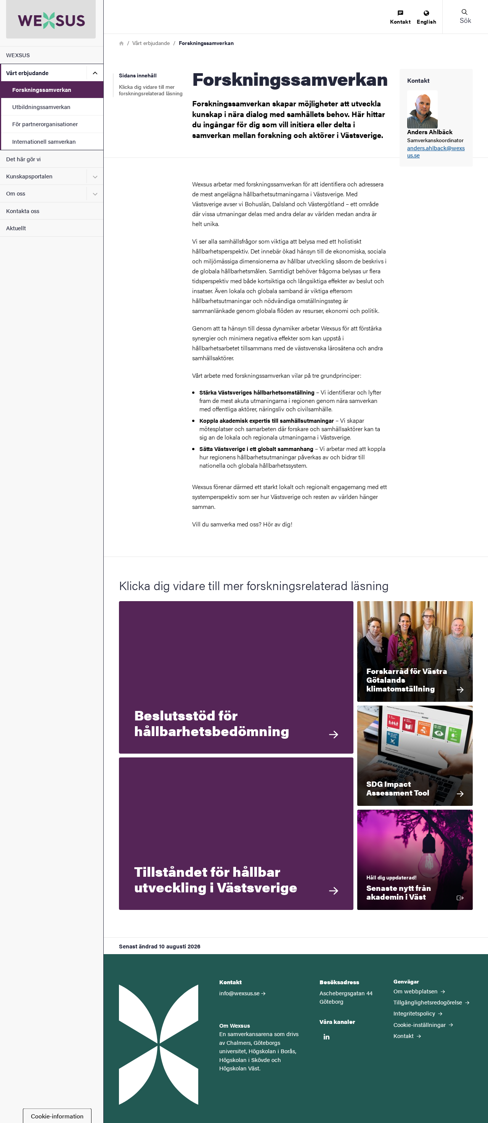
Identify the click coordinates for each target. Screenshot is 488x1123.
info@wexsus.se (239, 993)
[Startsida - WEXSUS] (51, 23)
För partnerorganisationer (45, 124)
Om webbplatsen (416, 991)
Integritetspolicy (415, 1013)
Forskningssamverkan (41, 89)
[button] (465, 17)
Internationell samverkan (44, 141)
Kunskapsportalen (29, 176)
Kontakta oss (22, 211)
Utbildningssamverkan (41, 107)
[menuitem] (400, 17)
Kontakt (400, 21)
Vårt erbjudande (27, 73)
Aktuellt (16, 228)
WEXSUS (18, 55)
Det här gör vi (23, 159)
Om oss (15, 193)
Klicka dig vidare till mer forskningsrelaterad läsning (151, 90)
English (426, 21)
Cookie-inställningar (420, 1024)
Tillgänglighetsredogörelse (428, 1002)
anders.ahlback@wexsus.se (436, 151)
